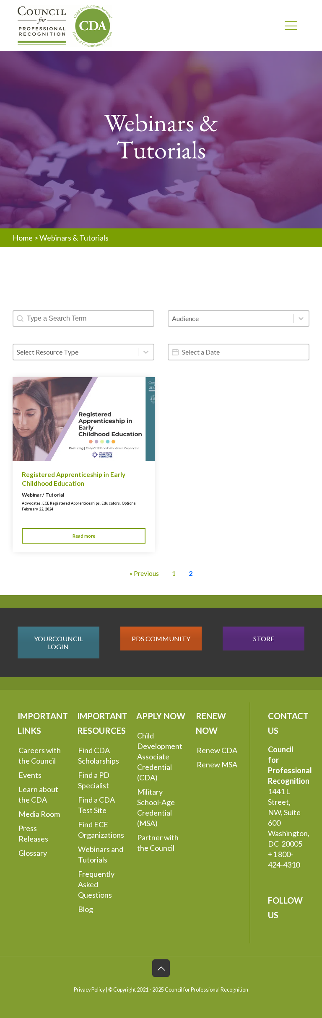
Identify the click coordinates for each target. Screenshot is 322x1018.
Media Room (39, 814)
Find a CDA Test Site (96, 805)
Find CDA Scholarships (98, 755)
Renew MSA (217, 764)
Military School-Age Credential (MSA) (156, 807)
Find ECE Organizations (101, 829)
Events (30, 775)
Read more (84, 536)
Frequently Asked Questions (96, 884)
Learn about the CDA (38, 794)
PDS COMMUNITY (161, 638)
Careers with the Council (39, 755)
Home (23, 237)
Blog (85, 909)
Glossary (32, 852)
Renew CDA (217, 750)
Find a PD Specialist (93, 780)
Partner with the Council (158, 842)
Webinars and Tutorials (100, 854)
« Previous (144, 573)
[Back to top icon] (161, 968)
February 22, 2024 (37, 509)
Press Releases (33, 833)
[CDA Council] (65, 25)
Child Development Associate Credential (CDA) (159, 756)
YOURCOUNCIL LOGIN (58, 642)
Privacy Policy (89, 990)
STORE (263, 638)
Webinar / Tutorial (43, 495)
